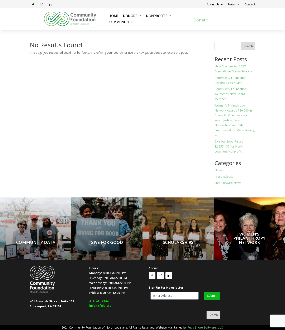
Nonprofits (156, 16)
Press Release (223, 177)
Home (114, 16)
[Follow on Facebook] (33, 4)
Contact (250, 4)
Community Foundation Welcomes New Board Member (230, 94)
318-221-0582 (98, 301)
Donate (200, 20)
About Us (213, 4)
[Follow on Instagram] (41, 4)
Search (248, 46)
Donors (130, 16)
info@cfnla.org (100, 306)
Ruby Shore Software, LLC (205, 327)
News (232, 4)
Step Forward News (227, 183)
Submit (212, 296)
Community (119, 22)
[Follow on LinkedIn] (50, 4)
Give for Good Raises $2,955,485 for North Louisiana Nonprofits (228, 146)
